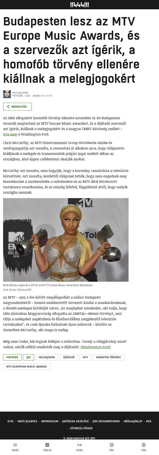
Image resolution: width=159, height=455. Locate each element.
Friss (79, 450)
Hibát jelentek (27, 421)
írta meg (10, 134)
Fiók (143, 450)
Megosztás (19, 106)
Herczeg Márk (20, 92)
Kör (111, 450)
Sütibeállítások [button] (81, 428)
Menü (15, 450)
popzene (17, 95)
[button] (12, 357)
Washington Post (95, 346)
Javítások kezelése (75, 421)
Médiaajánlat (133, 421)
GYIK (11, 421)
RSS (148, 421)
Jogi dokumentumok (106, 421)
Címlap (47, 450)
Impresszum (49, 421)
